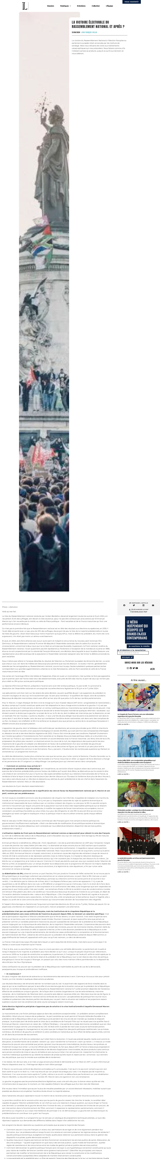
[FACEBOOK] (131, 668)
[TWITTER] (134, 668)
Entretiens (81, 6)
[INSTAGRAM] (128, 668)
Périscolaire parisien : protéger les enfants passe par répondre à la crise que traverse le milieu (135, 811)
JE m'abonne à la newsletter (131, 650)
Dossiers (50, 6)
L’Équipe (109, 6)
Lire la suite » (124, 724)
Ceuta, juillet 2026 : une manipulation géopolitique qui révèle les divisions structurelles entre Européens (136, 761)
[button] (124, 605)
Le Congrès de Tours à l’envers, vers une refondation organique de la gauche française (136, 715)
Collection (96, 6)
